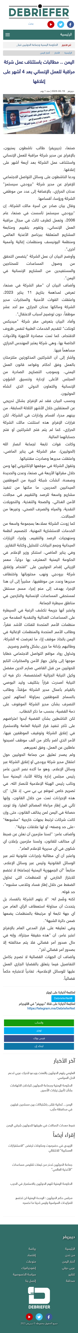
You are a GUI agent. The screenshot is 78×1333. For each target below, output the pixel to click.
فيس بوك (39, 1038)
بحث (30, 23)
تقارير (71, 1275)
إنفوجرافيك (28, 1268)
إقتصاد (31, 1255)
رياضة (32, 1249)
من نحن (70, 1255)
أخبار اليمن (45, 53)
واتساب (39, 1022)
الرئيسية (66, 34)
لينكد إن (39, 1046)
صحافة (70, 1281)
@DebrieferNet (63, 998)
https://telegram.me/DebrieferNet (51, 1009)
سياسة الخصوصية (24, 1275)
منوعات (31, 1262)
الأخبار (57, 53)
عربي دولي (68, 1268)
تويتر (39, 1030)
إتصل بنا (30, 1281)
